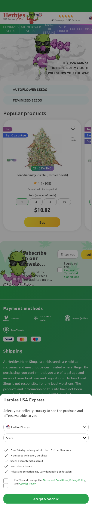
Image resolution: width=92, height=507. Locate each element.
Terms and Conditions (55, 480)
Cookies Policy (27, 483)
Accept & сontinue (46, 499)
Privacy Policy (77, 480)
